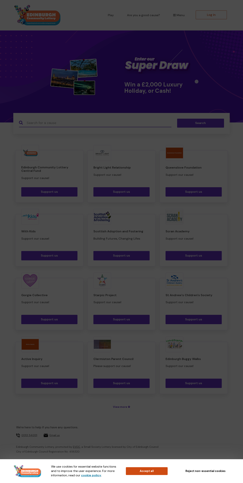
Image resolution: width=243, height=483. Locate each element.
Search (200, 123)
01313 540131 (29, 435)
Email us (55, 435)
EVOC (76, 447)
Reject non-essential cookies (205, 471)
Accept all (147, 471)
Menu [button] (181, 15)
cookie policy (91, 475)
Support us (49, 192)
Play (111, 15)
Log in (211, 15)
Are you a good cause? (143, 15)
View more (120, 407)
